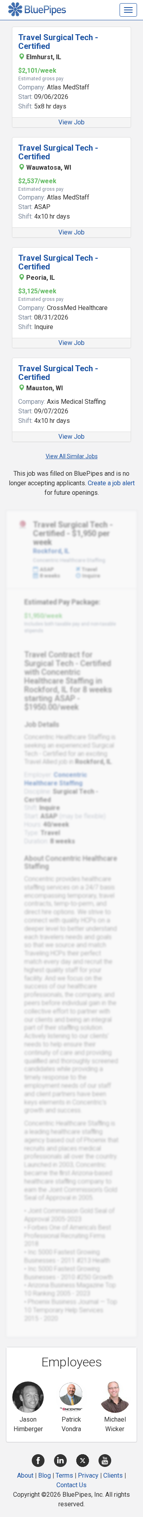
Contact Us (71, 1485)
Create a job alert (111, 483)
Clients (113, 1475)
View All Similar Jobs (72, 456)
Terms (64, 1475)
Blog (44, 1475)
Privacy (88, 1475)
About (25, 1475)
